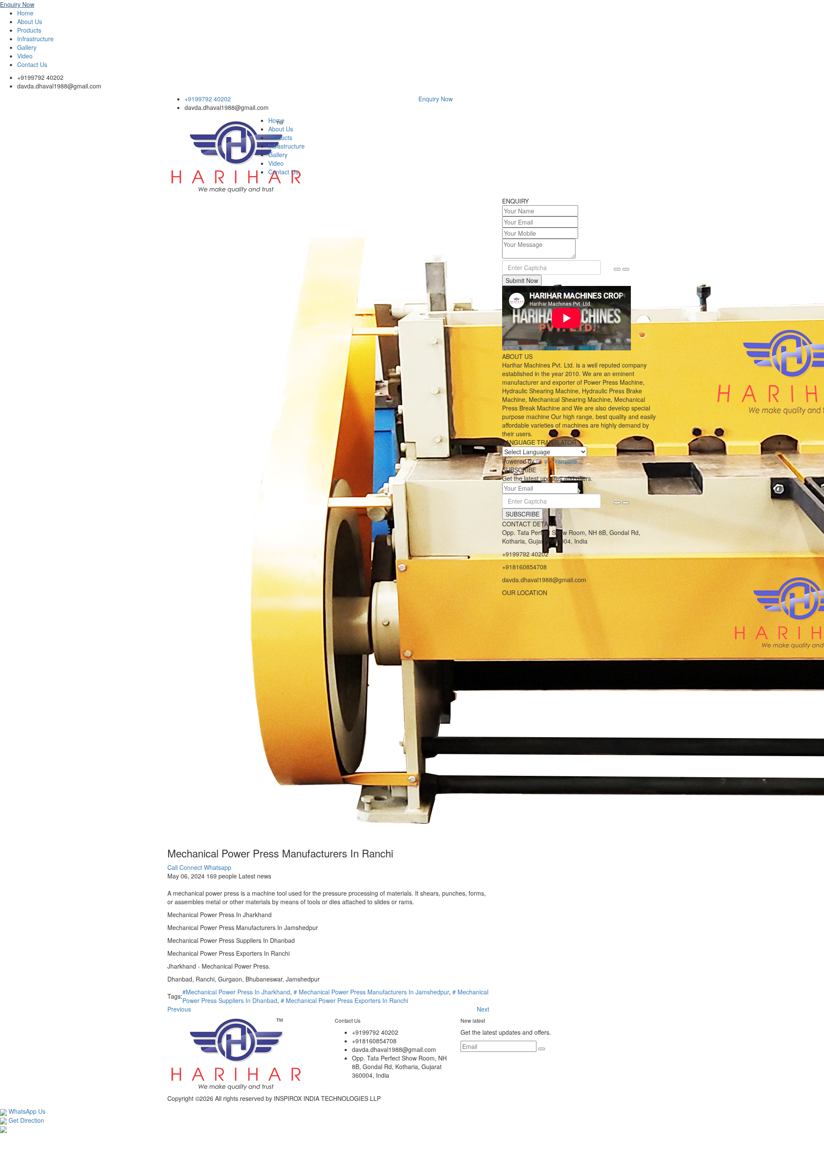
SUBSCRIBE (522, 514)
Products (29, 30)
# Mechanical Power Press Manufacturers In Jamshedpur (371, 992)
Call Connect (184, 867)
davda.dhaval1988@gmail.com (59, 86)
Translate (564, 461)
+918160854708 (524, 566)
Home (25, 13)
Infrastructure (35, 38)
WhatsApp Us (26, 1111)
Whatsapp (217, 867)
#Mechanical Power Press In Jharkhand (236, 992)
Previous (179, 1009)
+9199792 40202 (40, 77)
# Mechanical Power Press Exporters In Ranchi (344, 1000)
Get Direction (25, 1120)
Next (483, 1009)
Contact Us (32, 64)
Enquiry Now (17, 4)
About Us (29, 21)
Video (25, 56)
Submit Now (522, 280)
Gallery (26, 47)
